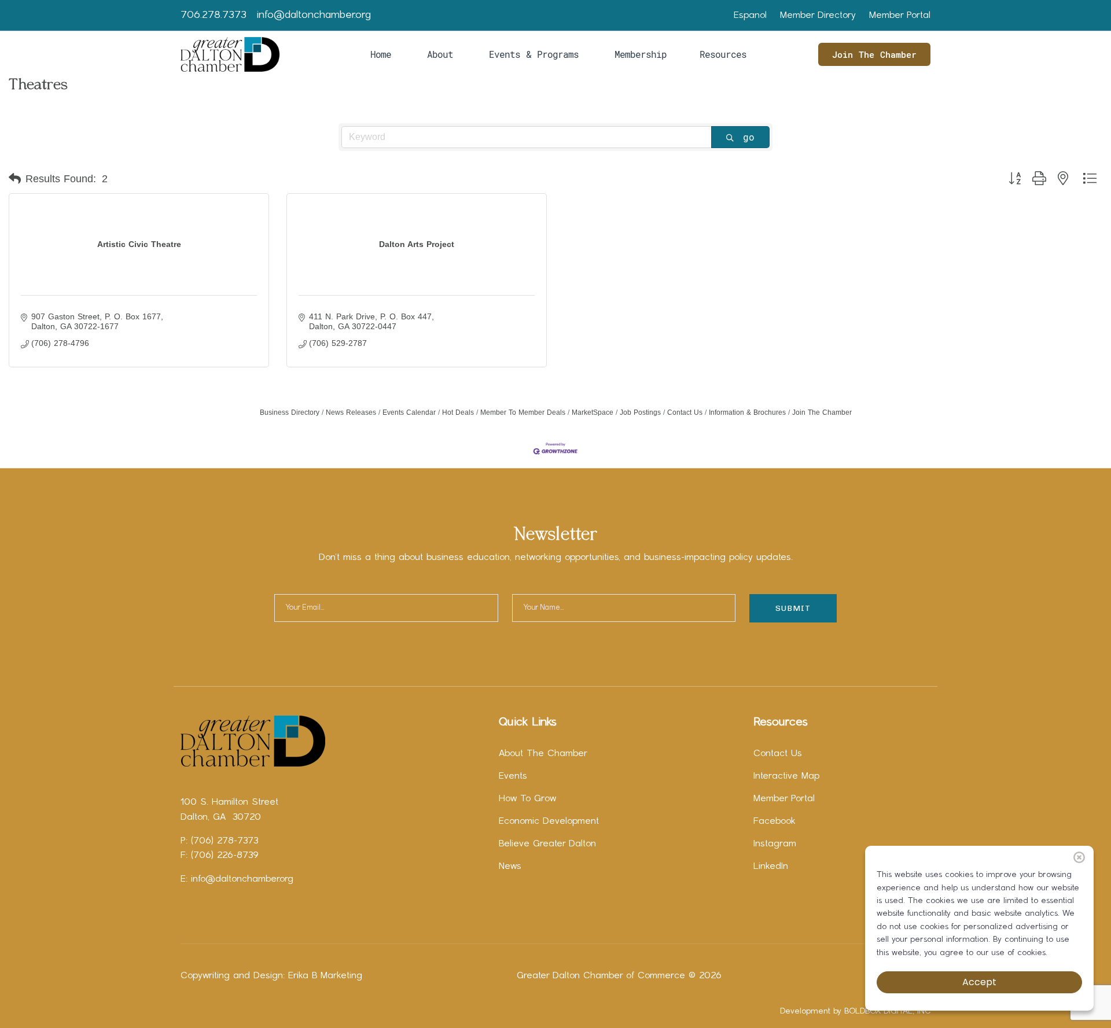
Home (380, 54)
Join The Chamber (874, 54)
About (440, 54)
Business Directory (289, 412)
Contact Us (684, 412)
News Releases (351, 412)
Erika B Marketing (325, 976)
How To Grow (527, 799)
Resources (723, 54)
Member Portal (899, 15)
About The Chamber (543, 753)
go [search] (749, 137)
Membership (641, 54)
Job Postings (640, 412)
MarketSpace (592, 412)
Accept (979, 982)
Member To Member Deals (522, 412)
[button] (15, 179)
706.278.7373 (214, 15)
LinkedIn (770, 866)
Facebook (774, 821)
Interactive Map (786, 776)
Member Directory (818, 15)
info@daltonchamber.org (314, 15)
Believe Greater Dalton (547, 844)
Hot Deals (458, 412)
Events (513, 776)
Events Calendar (409, 412)
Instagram (774, 844)
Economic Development (549, 821)
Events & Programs (534, 54)
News (510, 866)
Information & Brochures (747, 412)
